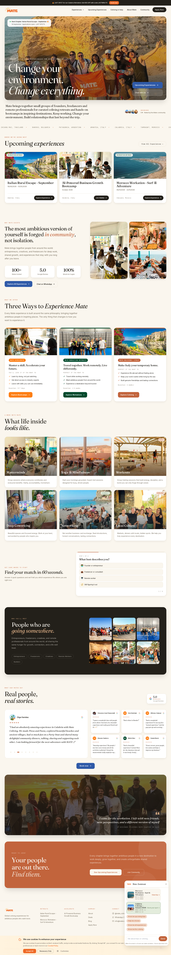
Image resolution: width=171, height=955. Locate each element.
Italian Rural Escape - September (48, 914)
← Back (82, 591)
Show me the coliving (135, 929)
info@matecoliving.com (124, 921)
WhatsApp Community (123, 917)
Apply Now (159, 10)
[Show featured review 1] (10, 752)
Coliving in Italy (117, 10)
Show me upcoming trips (137, 916)
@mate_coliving (121, 913)
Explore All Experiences (17, 284)
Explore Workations (74, 395)
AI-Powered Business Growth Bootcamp (72, 914)
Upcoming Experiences (97, 10)
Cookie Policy (53, 946)
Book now (84, 766)
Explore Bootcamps (19, 395)
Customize (64, 951)
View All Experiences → (152, 144)
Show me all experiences (137, 925)
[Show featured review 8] (36, 752)
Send (163, 939)
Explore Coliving (127, 395)
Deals (90, 917)
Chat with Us (140, 93)
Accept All (29, 951)
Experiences (77, 10)
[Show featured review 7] (33, 752)
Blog (90, 921)
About (90, 913)
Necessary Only (45, 951)
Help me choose (134, 921)
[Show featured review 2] (14, 752)
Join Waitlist (100, 198)
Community (144, 10)
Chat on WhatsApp (44, 284)
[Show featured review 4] (22, 752)
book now (114, 3)
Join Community (133, 872)
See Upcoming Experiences (105, 872)
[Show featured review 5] (25, 752)
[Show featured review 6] (29, 752)
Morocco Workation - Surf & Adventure (48, 921)
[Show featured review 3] (18, 752)
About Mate (131, 10)
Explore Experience (43, 198)
